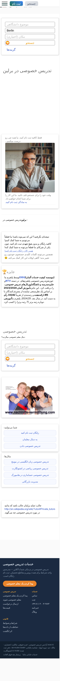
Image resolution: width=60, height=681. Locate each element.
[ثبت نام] (30, 191)
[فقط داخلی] (0, 547)
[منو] (5, 3)
